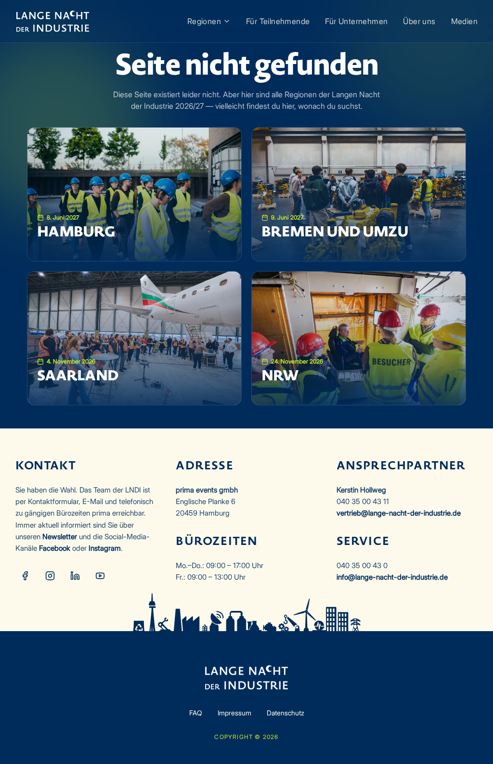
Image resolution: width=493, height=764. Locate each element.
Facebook (54, 548)
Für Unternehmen (356, 21)
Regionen (204, 21)
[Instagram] (50, 575)
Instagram (105, 548)
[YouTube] (100, 575)
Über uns (419, 21)
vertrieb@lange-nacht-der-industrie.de (399, 513)
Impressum (234, 713)
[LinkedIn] (75, 575)
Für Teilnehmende (278, 21)
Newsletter (59, 536)
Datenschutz (285, 713)
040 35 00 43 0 (362, 565)
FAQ (195, 713)
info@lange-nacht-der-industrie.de (392, 577)
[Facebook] (25, 575)
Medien (464, 21)
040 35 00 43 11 (363, 501)
